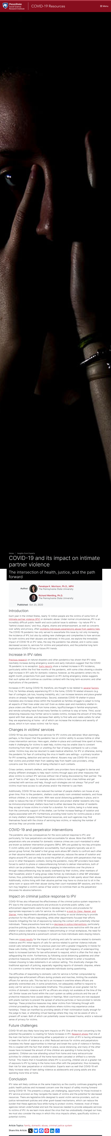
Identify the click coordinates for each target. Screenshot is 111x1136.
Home (11, 553)
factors (95, 687)
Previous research (18, 659)
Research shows (80, 1034)
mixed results (26, 939)
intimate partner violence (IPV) (24, 619)
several (87, 687)
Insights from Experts (26, 553)
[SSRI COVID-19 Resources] (32, 6)
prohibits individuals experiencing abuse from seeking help (70, 629)
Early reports (45, 666)
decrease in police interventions (70, 924)
